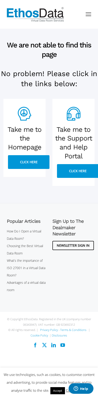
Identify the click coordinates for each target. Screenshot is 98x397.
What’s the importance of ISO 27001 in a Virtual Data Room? (26, 267)
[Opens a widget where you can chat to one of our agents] (80, 389)
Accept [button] (57, 391)
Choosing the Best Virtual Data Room (25, 249)
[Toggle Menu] (88, 14)
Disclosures (59, 335)
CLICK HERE (29, 162)
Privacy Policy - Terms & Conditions (63, 330)
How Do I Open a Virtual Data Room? (24, 235)
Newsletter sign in (73, 245)
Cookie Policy (39, 335)
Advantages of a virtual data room (26, 286)
